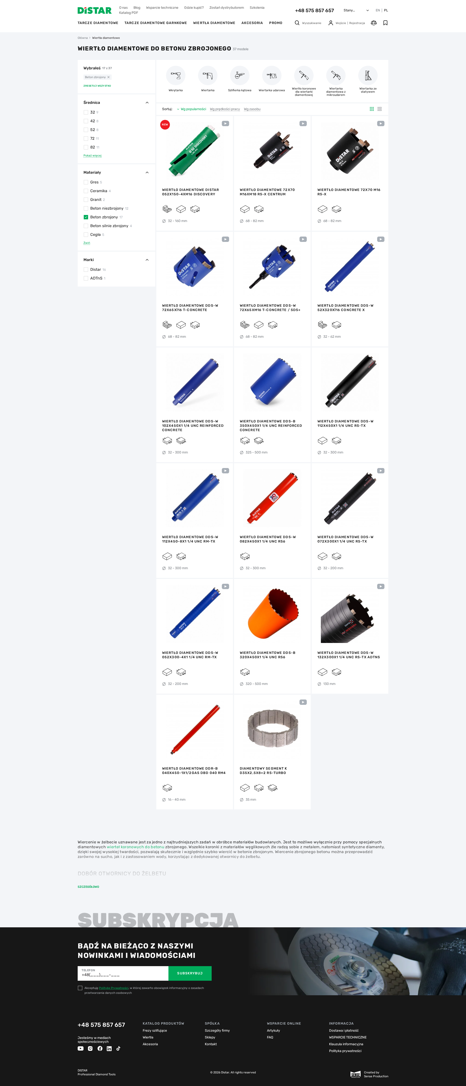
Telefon (88, 970)
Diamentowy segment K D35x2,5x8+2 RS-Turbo (263, 770)
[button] (162, 150)
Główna (83, 38)
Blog (136, 8)
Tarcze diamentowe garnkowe (156, 23)
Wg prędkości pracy (225, 109)
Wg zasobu (252, 109)
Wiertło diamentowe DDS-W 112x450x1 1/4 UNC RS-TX (345, 423)
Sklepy (210, 1037)
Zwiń (86, 243)
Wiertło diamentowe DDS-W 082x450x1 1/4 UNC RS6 (268, 539)
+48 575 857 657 (314, 10)
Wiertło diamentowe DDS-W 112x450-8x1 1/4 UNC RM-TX (190, 539)
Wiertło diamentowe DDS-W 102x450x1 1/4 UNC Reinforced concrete (193, 425)
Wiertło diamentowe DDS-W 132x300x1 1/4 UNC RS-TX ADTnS (348, 655)
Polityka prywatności (345, 1051)
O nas (123, 8)
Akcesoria (252, 23)
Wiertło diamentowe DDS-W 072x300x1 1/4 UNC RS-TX (345, 539)
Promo (276, 23)
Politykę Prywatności (113, 988)
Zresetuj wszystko (97, 85)
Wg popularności (193, 109)
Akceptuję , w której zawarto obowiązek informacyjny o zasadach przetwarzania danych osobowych (144, 990)
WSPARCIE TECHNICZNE (347, 1037)
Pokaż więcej (92, 155)
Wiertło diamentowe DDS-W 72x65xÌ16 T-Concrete (190, 308)
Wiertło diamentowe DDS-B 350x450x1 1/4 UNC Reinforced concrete (271, 425)
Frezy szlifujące (155, 1030)
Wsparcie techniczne (162, 8)
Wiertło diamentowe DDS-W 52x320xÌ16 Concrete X (345, 308)
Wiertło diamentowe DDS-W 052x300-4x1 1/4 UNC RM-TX (190, 655)
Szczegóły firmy (217, 1030)
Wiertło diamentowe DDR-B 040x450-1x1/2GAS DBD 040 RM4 (194, 770)
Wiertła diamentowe (214, 23)
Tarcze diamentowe (98, 23)
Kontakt (211, 1044)
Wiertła (148, 1037)
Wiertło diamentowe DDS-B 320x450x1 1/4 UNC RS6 (268, 655)
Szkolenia (257, 8)
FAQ (270, 1037)
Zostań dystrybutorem (226, 8)
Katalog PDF (128, 13)
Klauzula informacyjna (346, 1044)
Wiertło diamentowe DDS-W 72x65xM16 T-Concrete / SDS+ (270, 308)
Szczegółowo (88, 887)
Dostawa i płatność (344, 1030)
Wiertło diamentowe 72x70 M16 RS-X (349, 192)
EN (378, 10)
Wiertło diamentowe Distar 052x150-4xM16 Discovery (190, 192)
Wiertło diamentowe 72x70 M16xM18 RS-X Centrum (267, 192)
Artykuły (273, 1030)
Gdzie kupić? (194, 8)
